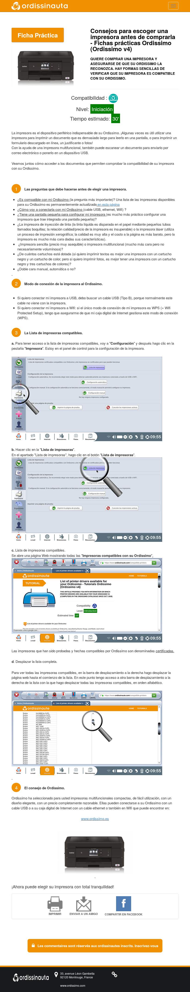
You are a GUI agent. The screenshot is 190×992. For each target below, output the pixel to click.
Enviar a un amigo (84, 914)
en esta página (109, 204)
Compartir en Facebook (123, 914)
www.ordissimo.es (95, 818)
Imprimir (55, 914)
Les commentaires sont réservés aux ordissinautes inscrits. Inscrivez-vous (97, 945)
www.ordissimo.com (72, 985)
